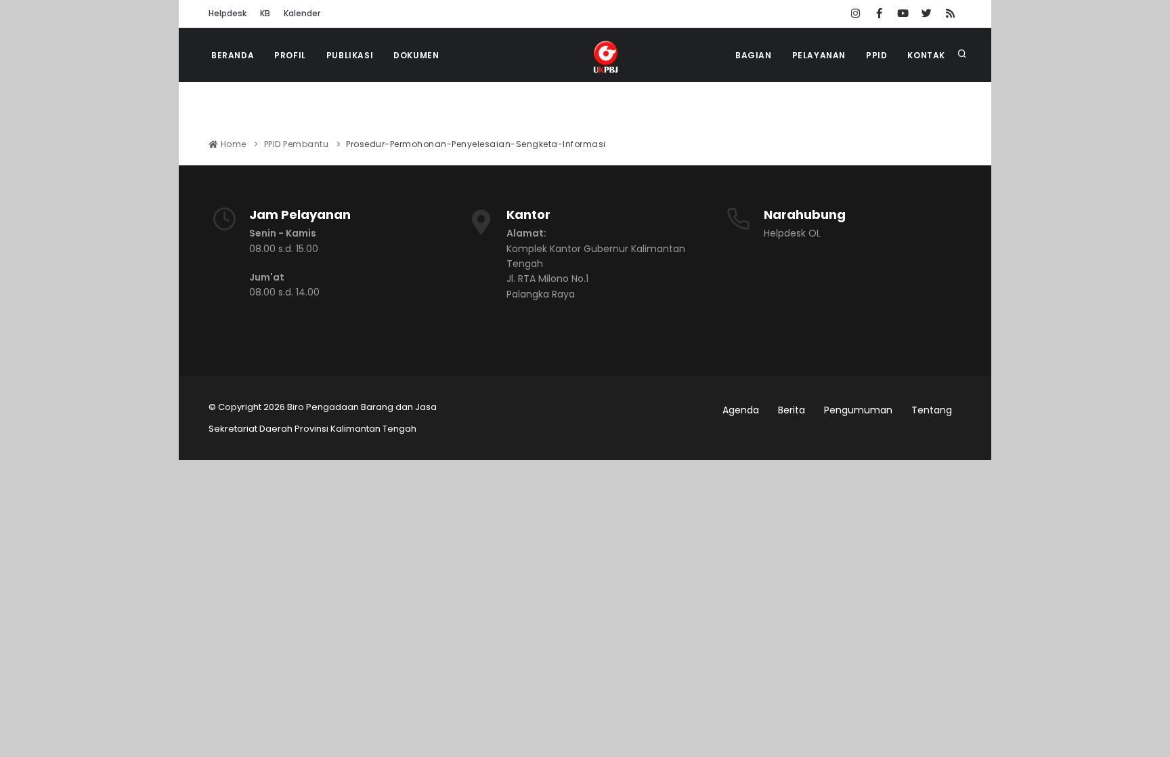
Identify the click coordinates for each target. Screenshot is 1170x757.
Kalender (302, 13)
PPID (876, 55)
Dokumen (416, 55)
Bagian (753, 55)
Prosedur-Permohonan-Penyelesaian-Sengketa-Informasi (476, 144)
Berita (791, 410)
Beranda (232, 55)
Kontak (926, 55)
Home (232, 144)
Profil (290, 55)
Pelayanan (819, 55)
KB (265, 13)
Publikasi (349, 55)
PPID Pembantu (296, 144)
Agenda (740, 410)
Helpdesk (227, 13)
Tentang (931, 410)
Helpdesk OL (792, 233)
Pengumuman (858, 410)
